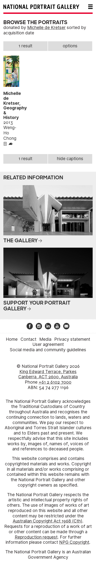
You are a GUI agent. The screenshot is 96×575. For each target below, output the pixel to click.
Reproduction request (36, 537)
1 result (25, 45)
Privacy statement (72, 339)
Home (12, 339)
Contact (28, 339)
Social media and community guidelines (48, 349)
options (70, 45)
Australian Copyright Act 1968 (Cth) (47, 521)
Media (45, 339)
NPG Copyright (74, 542)
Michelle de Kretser (46, 27)
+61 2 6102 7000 (55, 382)
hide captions (70, 158)
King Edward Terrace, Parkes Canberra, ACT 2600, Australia (48, 374)
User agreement (48, 344)
